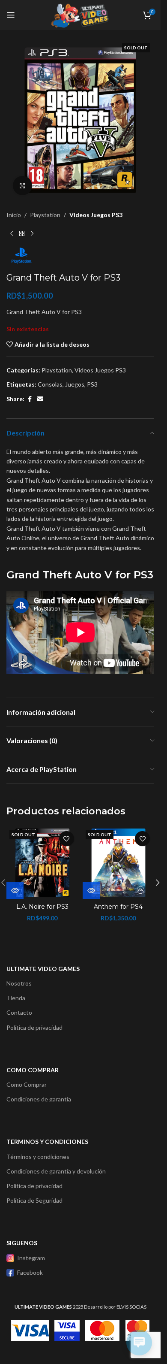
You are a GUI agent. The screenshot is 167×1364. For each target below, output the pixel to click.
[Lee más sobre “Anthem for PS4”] (91, 890)
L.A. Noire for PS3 (42, 906)
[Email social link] (40, 399)
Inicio (13, 214)
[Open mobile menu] (10, 15)
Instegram (31, 1257)
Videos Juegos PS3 (95, 214)
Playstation (45, 214)
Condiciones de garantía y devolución (56, 1171)
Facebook (30, 1272)
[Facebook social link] (29, 399)
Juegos (74, 384)
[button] (157, 882)
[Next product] (32, 233)
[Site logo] (80, 14)
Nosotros (19, 983)
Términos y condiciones (37, 1156)
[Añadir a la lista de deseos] (66, 838)
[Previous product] (11, 233)
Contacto (19, 1012)
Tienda (15, 997)
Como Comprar (26, 1084)
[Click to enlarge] (22, 185)
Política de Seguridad (34, 1200)
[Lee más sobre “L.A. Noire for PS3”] (15, 890)
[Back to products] (22, 233)
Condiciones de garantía (38, 1099)
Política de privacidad (34, 1027)
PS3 (92, 384)
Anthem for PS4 (118, 906)
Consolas (50, 384)
